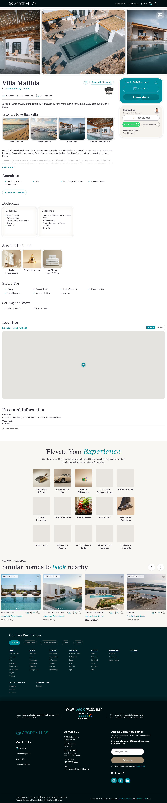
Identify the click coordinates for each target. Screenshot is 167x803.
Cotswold (12, 692)
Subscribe (127, 760)
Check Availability (141, 97)
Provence (53, 654)
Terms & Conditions (23, 800)
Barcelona (33, 660)
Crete (93, 670)
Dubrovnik (73, 657)
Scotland (12, 686)
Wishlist (22, 748)
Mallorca (33, 654)
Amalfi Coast (14, 654)
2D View (151, 327)
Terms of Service (141, 798)
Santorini (94, 660)
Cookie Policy (49, 800)
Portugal (114, 650)
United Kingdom (17, 682)
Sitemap (59, 800)
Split (70, 670)
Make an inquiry (150, 124)
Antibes (52, 666)
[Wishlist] (150, 3)
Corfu (93, 654)
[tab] (57, 145)
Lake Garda (13, 670)
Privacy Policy (37, 800)
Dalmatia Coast (74, 654)
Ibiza (31, 657)
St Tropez (53, 660)
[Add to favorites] (85, 82)
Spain (32, 650)
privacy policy (140, 766)
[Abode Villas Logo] (22, 3)
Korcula (72, 666)
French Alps (53, 670)
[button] (109, 91)
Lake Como (13, 666)
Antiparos (94, 666)
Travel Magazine (23, 754)
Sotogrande (34, 670)
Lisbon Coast (114, 660)
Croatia (73, 650)
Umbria (12, 676)
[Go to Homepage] (36, 733)
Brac (71, 660)
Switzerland (43, 682)
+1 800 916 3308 (71, 762)
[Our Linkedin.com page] (127, 780)
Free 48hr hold (128, 133)
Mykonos (94, 657)
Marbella (33, 666)
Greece (26, 88)
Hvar (71, 663)
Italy (12, 650)
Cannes (52, 663)
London (12, 689)
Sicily (11, 660)
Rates (156, 82)
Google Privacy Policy (126, 798)
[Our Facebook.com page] (120, 780)
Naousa (9, 88)
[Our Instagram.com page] (114, 780)
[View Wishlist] (150, 3)
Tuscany (12, 657)
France (53, 650)
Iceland (134, 650)
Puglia (11, 673)
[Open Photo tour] (160, 15)
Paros (17, 88)
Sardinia (12, 663)
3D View (160, 327)
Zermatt (39, 686)
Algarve (112, 654)
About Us (20, 759)
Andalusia (33, 663)
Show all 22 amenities (14, 192)
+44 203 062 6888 (72, 755)
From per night (137, 82)
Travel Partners (23, 764)
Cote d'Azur (53, 657)
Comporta (113, 657)
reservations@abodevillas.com (77, 769)
